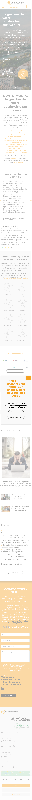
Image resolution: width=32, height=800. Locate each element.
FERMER (28, 377)
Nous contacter (16, 412)
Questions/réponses (16, 417)
